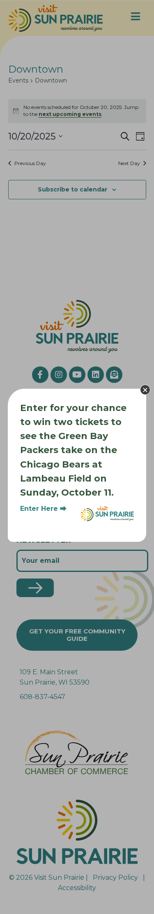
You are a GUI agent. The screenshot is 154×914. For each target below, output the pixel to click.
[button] (145, 390)
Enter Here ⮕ (43, 509)
